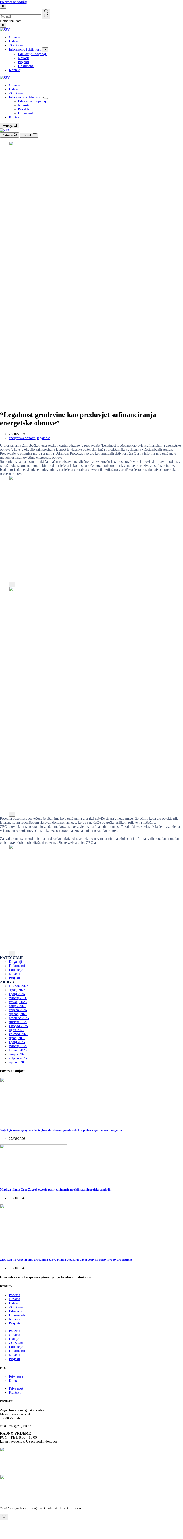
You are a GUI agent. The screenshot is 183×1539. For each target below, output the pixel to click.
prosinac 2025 (19, 1018)
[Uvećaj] (12, 584)
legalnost (43, 438)
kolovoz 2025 (18, 1034)
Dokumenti (26, 113)
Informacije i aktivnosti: (25, 97)
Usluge (14, 89)
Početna (14, 1295)
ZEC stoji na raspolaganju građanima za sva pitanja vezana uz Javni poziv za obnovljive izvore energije (66, 1259)
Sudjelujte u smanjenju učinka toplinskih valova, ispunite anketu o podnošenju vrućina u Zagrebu (61, 1130)
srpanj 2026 (17, 990)
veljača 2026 (18, 1010)
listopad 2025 (18, 1026)
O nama (14, 85)
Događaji (15, 962)
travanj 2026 (18, 1002)
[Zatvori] (4, 1517)
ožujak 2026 (17, 1006)
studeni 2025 (18, 1022)
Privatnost (16, 1377)
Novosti (23, 105)
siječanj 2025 (18, 1062)
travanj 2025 (18, 1050)
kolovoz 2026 (18, 986)
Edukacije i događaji (32, 101)
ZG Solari (16, 93)
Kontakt (14, 117)
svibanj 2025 (18, 1046)
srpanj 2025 (17, 1038)
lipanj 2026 (17, 994)
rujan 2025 (16, 1030)
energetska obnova (22, 438)
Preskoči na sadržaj (13, 2)
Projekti (23, 109)
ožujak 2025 (17, 1054)
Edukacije (16, 970)
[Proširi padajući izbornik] (46, 98)
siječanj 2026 (18, 1014)
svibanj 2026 (18, 998)
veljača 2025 (18, 1058)
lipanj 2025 (17, 1042)
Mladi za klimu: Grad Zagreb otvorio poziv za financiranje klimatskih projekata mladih (55, 1189)
